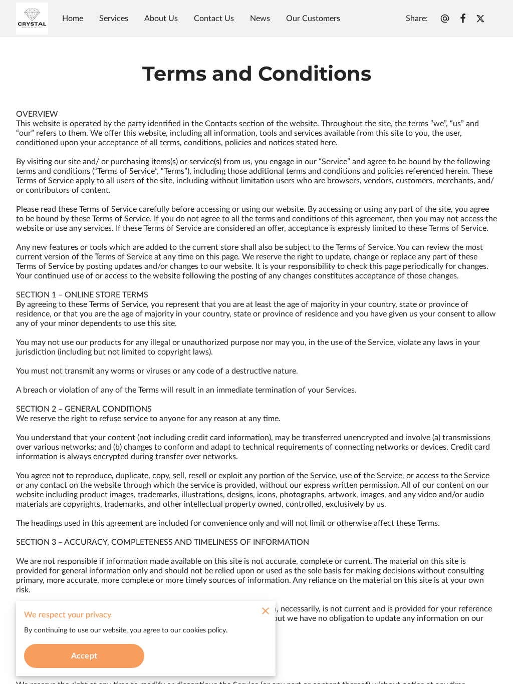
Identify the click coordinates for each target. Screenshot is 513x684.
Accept (84, 656)
